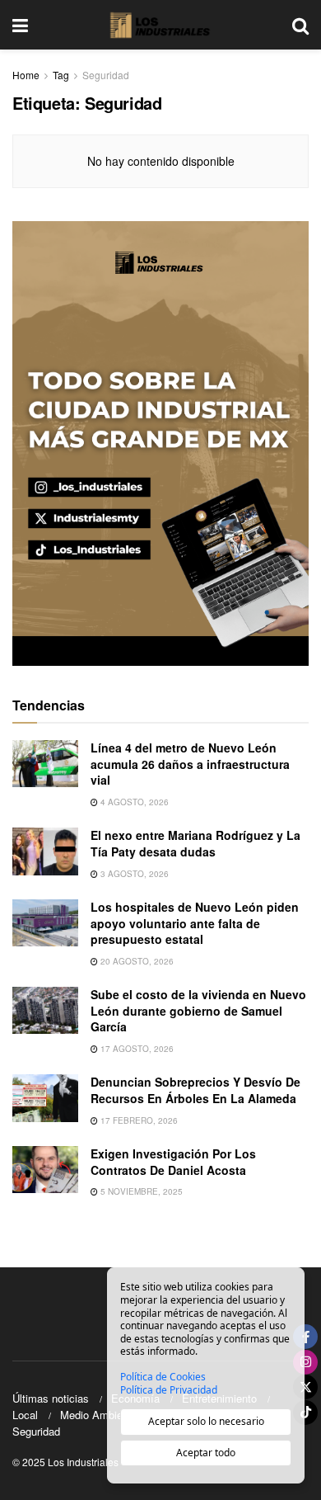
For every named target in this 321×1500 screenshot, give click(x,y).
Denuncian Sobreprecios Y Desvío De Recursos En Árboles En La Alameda (195, 1089)
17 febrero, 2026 (138, 1120)
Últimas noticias (50, 1398)
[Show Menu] (20, 25)
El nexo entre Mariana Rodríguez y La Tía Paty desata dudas (195, 843)
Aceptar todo (205, 1453)
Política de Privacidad (168, 1390)
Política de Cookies (163, 1377)
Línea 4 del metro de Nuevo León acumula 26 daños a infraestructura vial (190, 763)
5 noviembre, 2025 (140, 1191)
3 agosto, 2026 (133, 874)
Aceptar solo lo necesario (206, 1421)
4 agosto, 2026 (133, 802)
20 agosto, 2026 (136, 961)
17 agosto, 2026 (136, 1048)
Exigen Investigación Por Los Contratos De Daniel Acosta (173, 1161)
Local (25, 1414)
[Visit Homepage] (160, 24)
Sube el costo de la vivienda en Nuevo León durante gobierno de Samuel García (198, 1010)
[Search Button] (300, 25)
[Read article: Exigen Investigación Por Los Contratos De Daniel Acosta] (45, 1169)
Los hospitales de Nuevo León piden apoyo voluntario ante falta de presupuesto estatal (195, 923)
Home (26, 75)
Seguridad (105, 75)
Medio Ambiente (98, 1414)
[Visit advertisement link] (160, 443)
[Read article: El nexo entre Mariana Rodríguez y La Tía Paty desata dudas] (45, 851)
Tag (61, 75)
